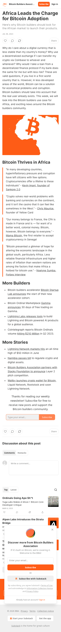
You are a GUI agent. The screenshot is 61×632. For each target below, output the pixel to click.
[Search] (56, 490)
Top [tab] (6, 489)
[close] (52, 529)
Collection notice (45, 611)
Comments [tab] (9, 453)
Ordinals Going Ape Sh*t (17, 498)
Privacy (24, 611)
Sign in (55, 4)
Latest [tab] (14, 489)
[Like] (5, 41)
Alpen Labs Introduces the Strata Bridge (23, 521)
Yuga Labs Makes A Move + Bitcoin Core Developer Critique (22, 503)
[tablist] (15, 453)
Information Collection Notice (40, 588)
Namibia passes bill (19, 358)
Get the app (45, 618)
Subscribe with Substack (32, 578)
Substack (15, 625)
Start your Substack (23, 618)
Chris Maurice (45, 208)
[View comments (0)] (12, 41)
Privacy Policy (32, 591)
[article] (30, 505)
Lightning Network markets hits (26, 349)
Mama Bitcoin (14, 235)
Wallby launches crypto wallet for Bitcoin (32, 380)
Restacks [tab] (22, 453)
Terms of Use (46, 585)
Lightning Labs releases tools (25, 316)
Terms (32, 611)
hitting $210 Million (28, 333)
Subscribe (44, 4)
